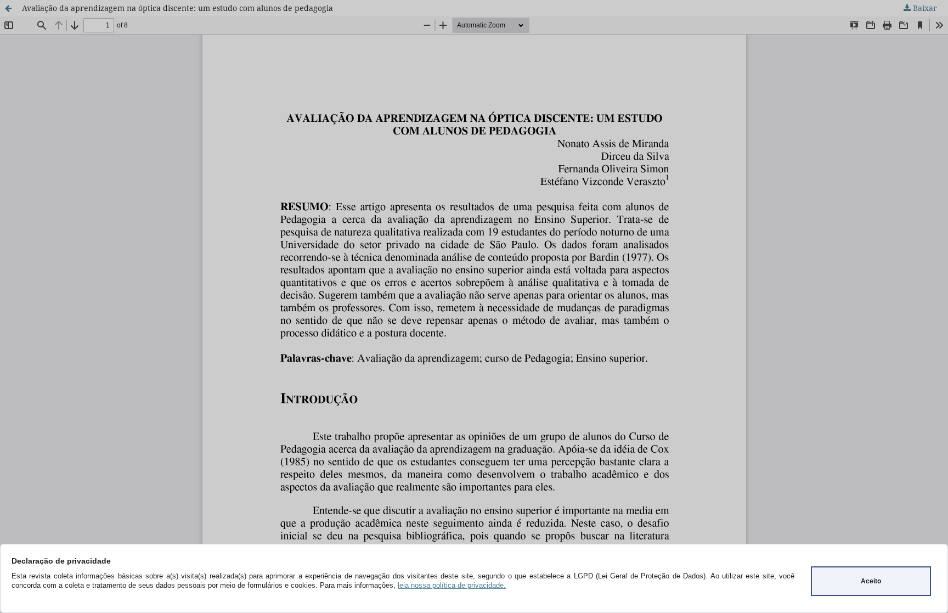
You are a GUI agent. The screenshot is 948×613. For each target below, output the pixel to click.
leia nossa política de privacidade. (452, 585)
